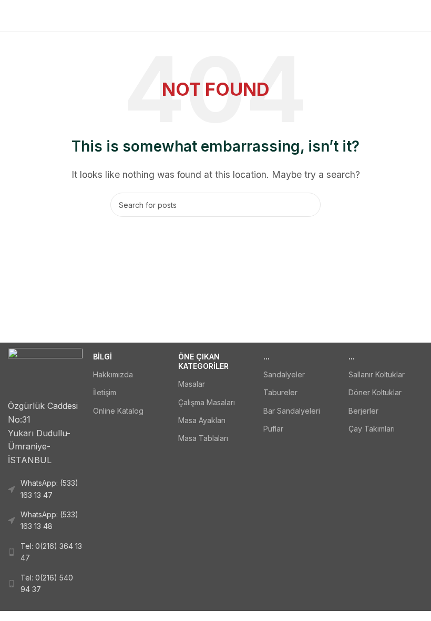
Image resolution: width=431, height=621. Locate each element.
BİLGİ (102, 356)
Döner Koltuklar (375, 392)
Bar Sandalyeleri (291, 410)
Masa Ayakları (201, 420)
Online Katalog (118, 410)
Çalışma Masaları (206, 402)
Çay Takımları (371, 428)
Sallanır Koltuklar (376, 374)
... (266, 356)
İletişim (104, 392)
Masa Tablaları (203, 438)
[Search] (308, 205)
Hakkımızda (113, 374)
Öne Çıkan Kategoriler (203, 361)
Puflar (273, 428)
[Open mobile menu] (12, 15)
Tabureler (280, 392)
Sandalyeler (284, 374)
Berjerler (363, 410)
